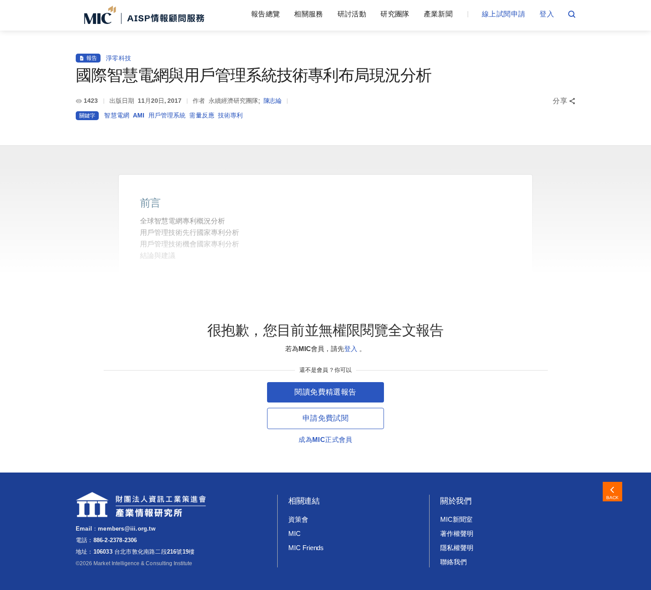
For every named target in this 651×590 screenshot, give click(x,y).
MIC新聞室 (456, 519)
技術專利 (230, 115)
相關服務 (308, 14)
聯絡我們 (453, 562)
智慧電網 (116, 115)
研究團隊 (394, 14)
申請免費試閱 (325, 418)
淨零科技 (118, 58)
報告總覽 (265, 14)
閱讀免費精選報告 (325, 392)
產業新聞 (438, 14)
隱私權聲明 (456, 547)
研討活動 (351, 14)
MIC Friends (306, 547)
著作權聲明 (456, 533)
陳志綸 (273, 100)
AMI (138, 115)
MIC (294, 533)
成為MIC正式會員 (325, 439)
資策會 (298, 519)
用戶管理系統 (167, 115)
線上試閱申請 (503, 14)
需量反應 (201, 115)
